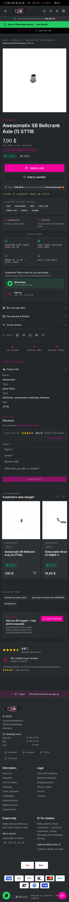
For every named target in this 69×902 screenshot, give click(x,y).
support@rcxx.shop (13, 838)
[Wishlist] (51, 11)
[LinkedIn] (23, 335)
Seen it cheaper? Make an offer (27, 194)
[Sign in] (57, 11)
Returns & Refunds (46, 777)
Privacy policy (44, 786)
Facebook (12, 752)
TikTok (46, 752)
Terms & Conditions (47, 773)
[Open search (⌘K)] (44, 11)
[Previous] (57, 496)
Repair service (10, 804)
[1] (12, 444)
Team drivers (9, 809)
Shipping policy (45, 782)
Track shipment (11, 791)
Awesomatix (11, 543)
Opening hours (10, 800)
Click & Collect (10, 782)
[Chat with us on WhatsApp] (6, 895)
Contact (41, 795)
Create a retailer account (50, 849)
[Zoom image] (34, 80)
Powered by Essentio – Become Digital (47, 896)
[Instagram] (36, 335)
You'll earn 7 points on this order (21, 150)
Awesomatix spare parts (40, 40)
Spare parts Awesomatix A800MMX (48, 597)
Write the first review (28, 425)
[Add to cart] (35, 573)
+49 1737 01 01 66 (13, 842)
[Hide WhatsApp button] (12, 897)
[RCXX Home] (20, 11)
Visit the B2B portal (47, 844)
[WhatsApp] (30, 335)
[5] (26, 444)
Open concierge (54, 618)
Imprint (40, 791)
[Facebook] (17, 335)
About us (7, 773)
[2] (16, 444)
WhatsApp (12, 758)
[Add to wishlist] (36, 505)
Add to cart (37, 168)
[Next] (63, 496)
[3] (19, 444)
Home (5, 40)
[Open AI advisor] (62, 895)
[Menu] (5, 11)
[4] (23, 444)
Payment (7, 777)
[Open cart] (63, 11)
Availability (8, 795)
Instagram (30, 752)
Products (17, 40)
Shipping (7, 786)
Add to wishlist (36, 177)
